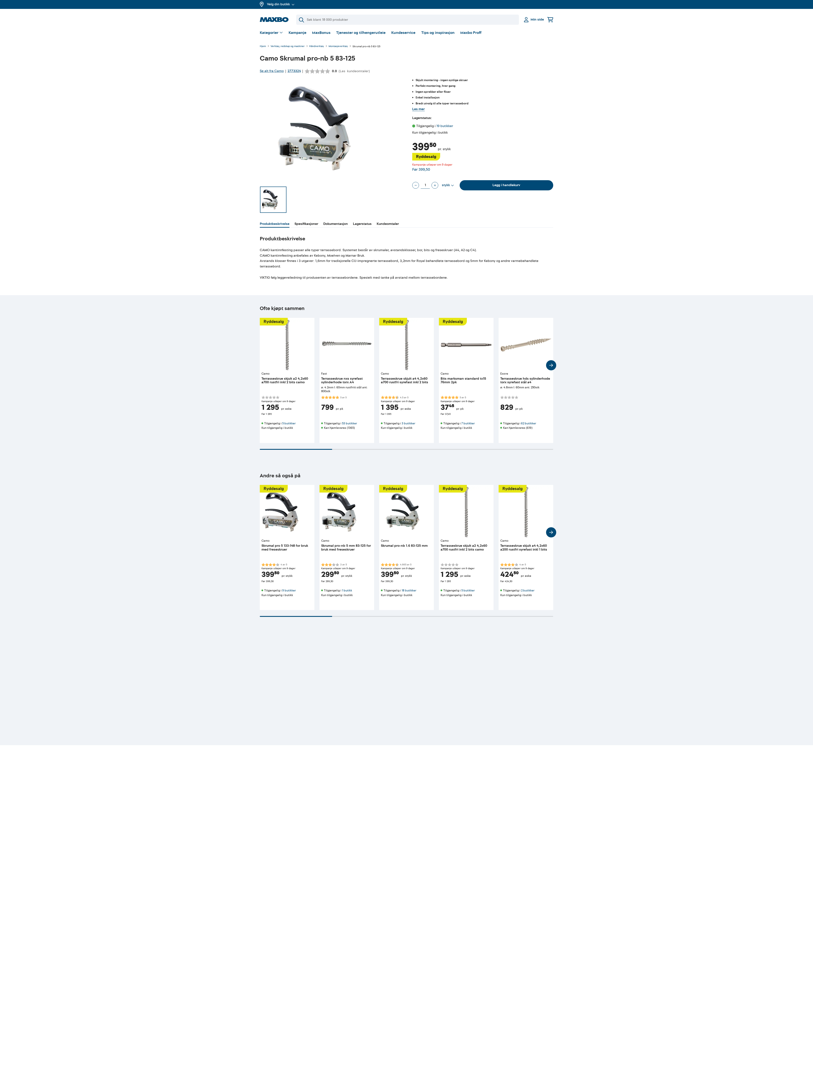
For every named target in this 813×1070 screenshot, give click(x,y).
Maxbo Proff (470, 32)
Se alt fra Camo (272, 71)
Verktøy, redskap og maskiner (288, 46)
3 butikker (408, 423)
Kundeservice (403, 32)
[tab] (274, 224)
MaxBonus (321, 32)
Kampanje (297, 32)
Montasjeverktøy (338, 46)
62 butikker (528, 423)
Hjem (263, 46)
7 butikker (468, 423)
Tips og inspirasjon (438, 32)
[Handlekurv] (550, 19)
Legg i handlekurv (506, 185)
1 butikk (347, 590)
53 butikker (349, 423)
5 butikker (289, 423)
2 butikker (527, 590)
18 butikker (409, 590)
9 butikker (289, 590)
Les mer (418, 109)
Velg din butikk (278, 4)
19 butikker (444, 126)
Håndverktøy (316, 46)
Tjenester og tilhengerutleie (361, 32)
